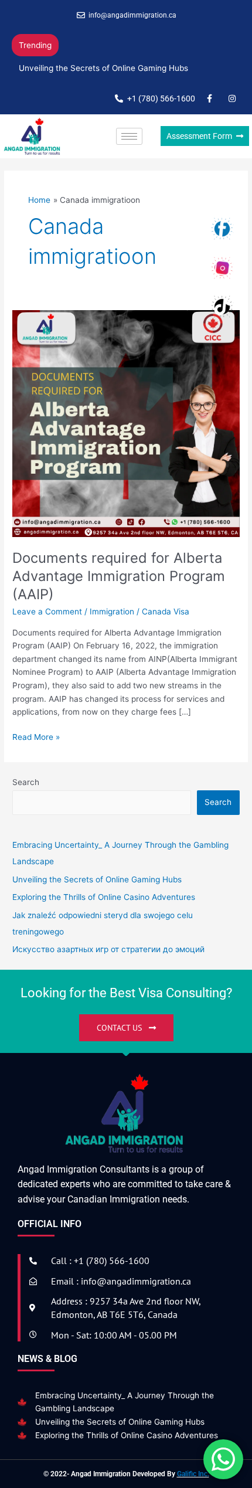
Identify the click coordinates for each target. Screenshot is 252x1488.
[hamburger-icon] (129, 136)
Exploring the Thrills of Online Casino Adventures (126, 1435)
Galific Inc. (193, 1474)
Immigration (112, 611)
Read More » (36, 736)
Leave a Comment (47, 611)
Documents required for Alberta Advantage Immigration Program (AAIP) (118, 576)
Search (25, 782)
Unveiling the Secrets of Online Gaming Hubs (103, 68)
